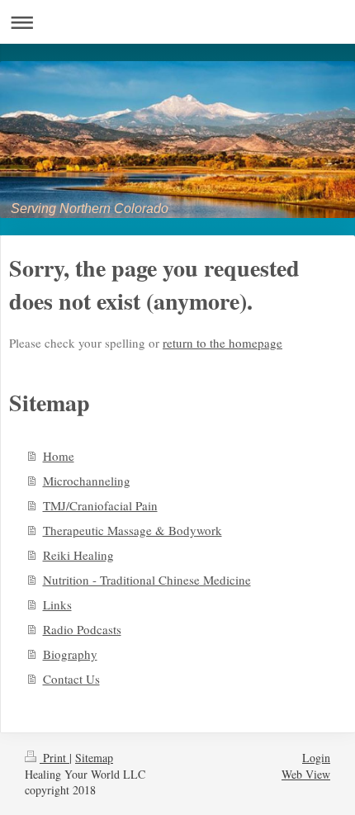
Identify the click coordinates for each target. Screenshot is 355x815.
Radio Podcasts (82, 629)
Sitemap (94, 757)
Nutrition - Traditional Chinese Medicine (147, 579)
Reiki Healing (78, 555)
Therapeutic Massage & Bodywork (132, 530)
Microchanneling (86, 480)
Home (58, 456)
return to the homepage (222, 342)
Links (57, 604)
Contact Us (71, 678)
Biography (70, 654)
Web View (306, 774)
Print (54, 757)
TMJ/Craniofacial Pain (100, 505)
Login (316, 757)
